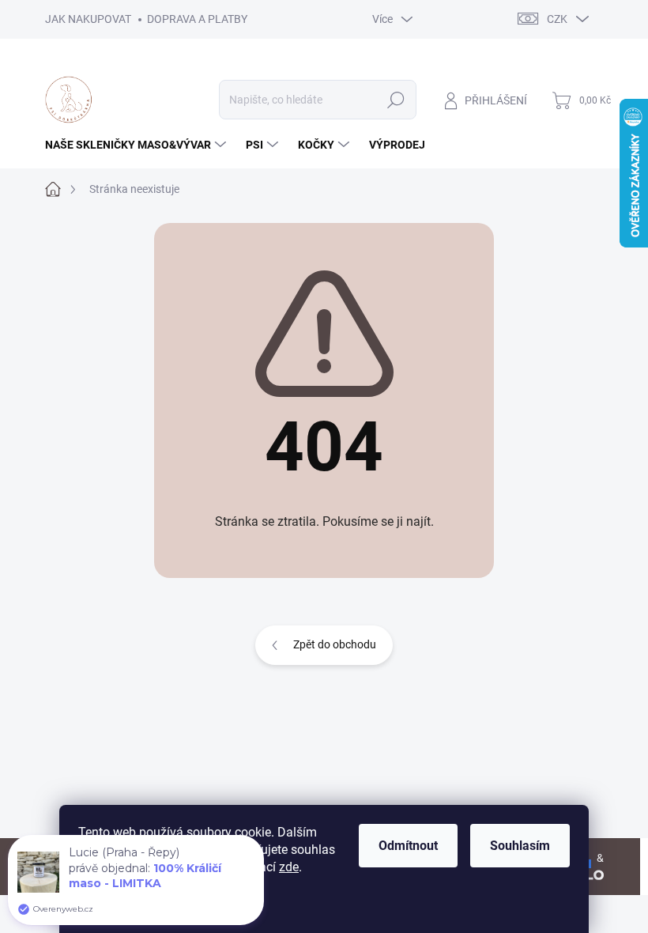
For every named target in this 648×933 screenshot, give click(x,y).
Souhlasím (520, 845)
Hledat (395, 99)
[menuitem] (137, 144)
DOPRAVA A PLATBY (197, 19)
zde (289, 866)
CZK (557, 19)
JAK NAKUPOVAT (88, 19)
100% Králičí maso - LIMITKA (145, 875)
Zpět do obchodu (334, 644)
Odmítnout (408, 845)
